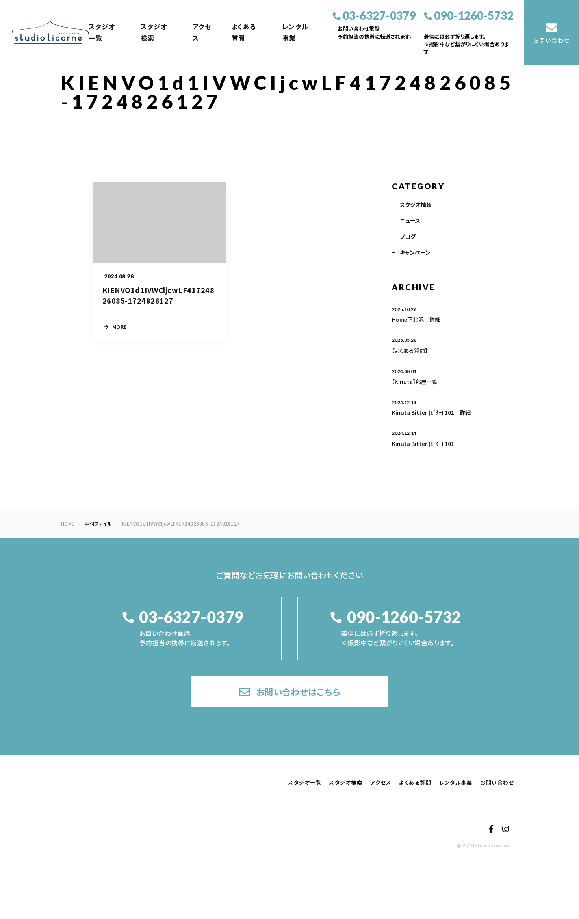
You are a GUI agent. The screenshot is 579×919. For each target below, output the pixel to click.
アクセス (202, 32)
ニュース (410, 220)
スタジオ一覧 (102, 32)
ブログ (408, 236)
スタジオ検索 (154, 32)
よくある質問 (244, 32)
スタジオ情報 (416, 205)
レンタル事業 (295, 32)
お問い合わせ (497, 782)
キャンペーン (415, 252)
